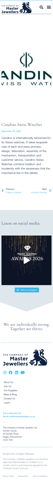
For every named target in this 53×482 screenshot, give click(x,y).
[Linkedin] (16, 372)
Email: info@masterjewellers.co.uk (19, 416)
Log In (7, 402)
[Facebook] (11, 372)
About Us (8, 382)
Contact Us (9, 398)
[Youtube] (22, 372)
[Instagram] (5, 372)
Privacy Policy (8, 476)
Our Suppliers (11, 390)
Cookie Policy (23, 476)
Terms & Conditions (40, 476)
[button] (48, 7)
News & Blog (10, 394)
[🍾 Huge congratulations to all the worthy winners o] (26, 260)
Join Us (7, 386)
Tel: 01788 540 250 (12, 413)
